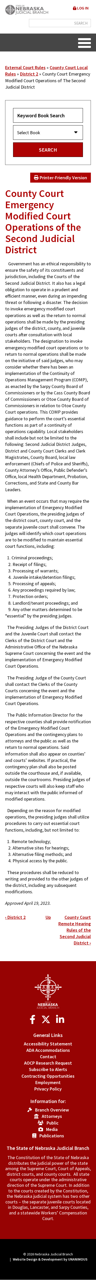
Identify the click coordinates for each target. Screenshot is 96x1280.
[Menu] (84, 42)
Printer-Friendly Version (63, 178)
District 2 (29, 74)
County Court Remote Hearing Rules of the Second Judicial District (74, 930)
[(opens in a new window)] (33, 1020)
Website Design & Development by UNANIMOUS (50, 1259)
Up (48, 917)
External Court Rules (25, 67)
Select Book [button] (28, 132)
